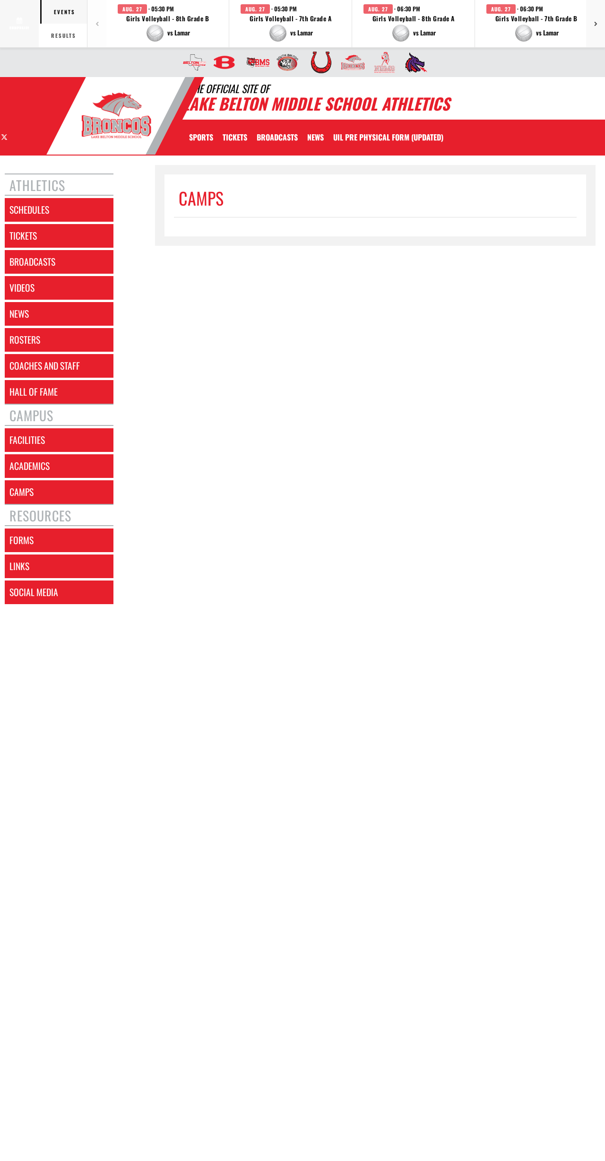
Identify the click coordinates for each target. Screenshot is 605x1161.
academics (29, 466)
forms (21, 540)
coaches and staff (44, 366)
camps (21, 492)
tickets (23, 236)
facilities (27, 440)
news (19, 314)
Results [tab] (63, 35)
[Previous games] (96, 23)
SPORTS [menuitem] (201, 137)
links (19, 566)
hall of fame (33, 392)
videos (22, 288)
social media (33, 592)
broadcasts (32, 262)
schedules (29, 210)
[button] (167, 23)
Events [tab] (64, 12)
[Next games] (595, 23)
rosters (24, 340)
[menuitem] (191, 62)
